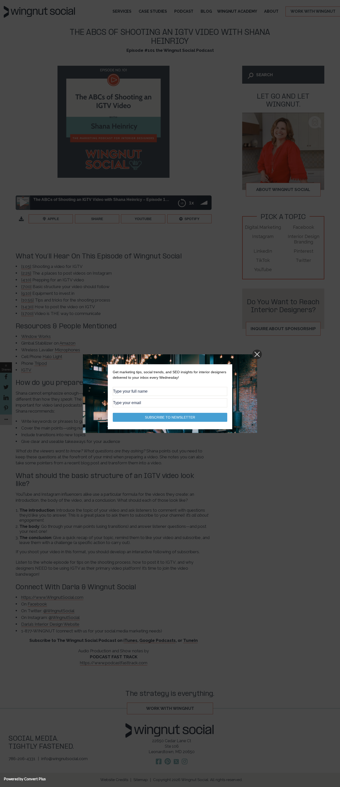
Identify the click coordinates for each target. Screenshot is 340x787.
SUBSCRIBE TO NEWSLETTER (170, 417)
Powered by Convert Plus (25, 779)
